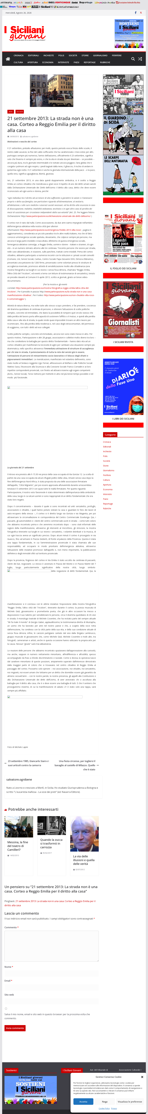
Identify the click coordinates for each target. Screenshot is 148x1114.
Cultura (18, 62)
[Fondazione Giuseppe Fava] (29, 7)
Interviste (63, 62)
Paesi (76, 62)
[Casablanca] (37, 2)
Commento (11, 927)
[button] (142, 1077)
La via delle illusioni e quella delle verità (84, 860)
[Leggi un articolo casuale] (140, 58)
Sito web (9, 994)
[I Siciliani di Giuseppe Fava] (35, 7)
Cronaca (18, 55)
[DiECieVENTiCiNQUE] (59, 2)
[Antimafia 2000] (6, 2)
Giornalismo (100, 55)
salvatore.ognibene (30, 136)
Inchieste (49, 55)
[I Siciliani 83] (46, 7)
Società (73, 55)
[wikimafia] (25, 7)
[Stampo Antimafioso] (4, 7)
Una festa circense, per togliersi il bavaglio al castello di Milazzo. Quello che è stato (75, 765)
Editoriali (33, 55)
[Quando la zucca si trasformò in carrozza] (51, 818)
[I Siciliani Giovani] (7, 58)
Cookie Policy (104, 1108)
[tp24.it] (19, 7)
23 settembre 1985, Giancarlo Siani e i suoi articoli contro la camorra (28, 763)
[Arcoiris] (18, 2)
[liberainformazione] (101, 2)
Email (8, 980)
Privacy (114, 1108)
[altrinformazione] (66, 7)
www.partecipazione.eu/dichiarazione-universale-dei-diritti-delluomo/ (59, 216)
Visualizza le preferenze (130, 1101)
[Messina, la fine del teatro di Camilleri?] (18, 818)
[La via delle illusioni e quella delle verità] (84, 818)
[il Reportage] (86, 2)
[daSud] (45, 2)
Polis (61, 55)
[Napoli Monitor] (111, 2)
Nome (8, 966)
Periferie (117, 55)
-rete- (11, 112)
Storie (85, 55)
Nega (105, 1101)
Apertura (32, 62)
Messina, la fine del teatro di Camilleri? (17, 846)
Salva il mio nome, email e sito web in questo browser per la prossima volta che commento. (47, 1016)
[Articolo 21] (29, 2)
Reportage (90, 62)
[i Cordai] (74, 2)
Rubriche (105, 62)
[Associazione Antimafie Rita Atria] (128, 2)
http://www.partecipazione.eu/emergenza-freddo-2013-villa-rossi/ (50, 230)
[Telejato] (12, 7)
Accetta (83, 1101)
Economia (47, 62)
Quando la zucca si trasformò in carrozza (51, 843)
